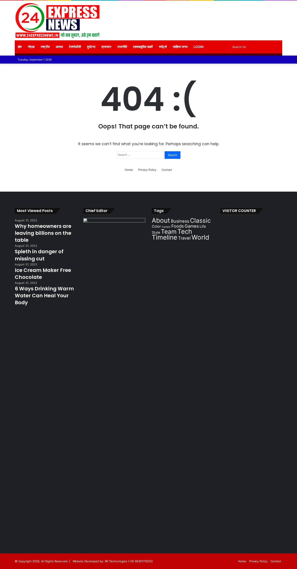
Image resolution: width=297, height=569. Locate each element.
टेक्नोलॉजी (75, 47)
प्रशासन (106, 47)
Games (192, 226)
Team (169, 231)
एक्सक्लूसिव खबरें (143, 47)
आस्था (59, 47)
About (161, 220)
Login (199, 47)
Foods (177, 226)
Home (129, 169)
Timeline (164, 237)
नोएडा (31, 47)
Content (166, 226)
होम (20, 47)
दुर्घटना (91, 47)
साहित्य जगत (180, 47)
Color (156, 226)
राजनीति (122, 47)
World (200, 237)
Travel (184, 238)
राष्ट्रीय (45, 47)
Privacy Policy (147, 169)
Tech (184, 231)
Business (180, 221)
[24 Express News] (57, 20)
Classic (200, 220)
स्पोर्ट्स (163, 47)
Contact (167, 169)
